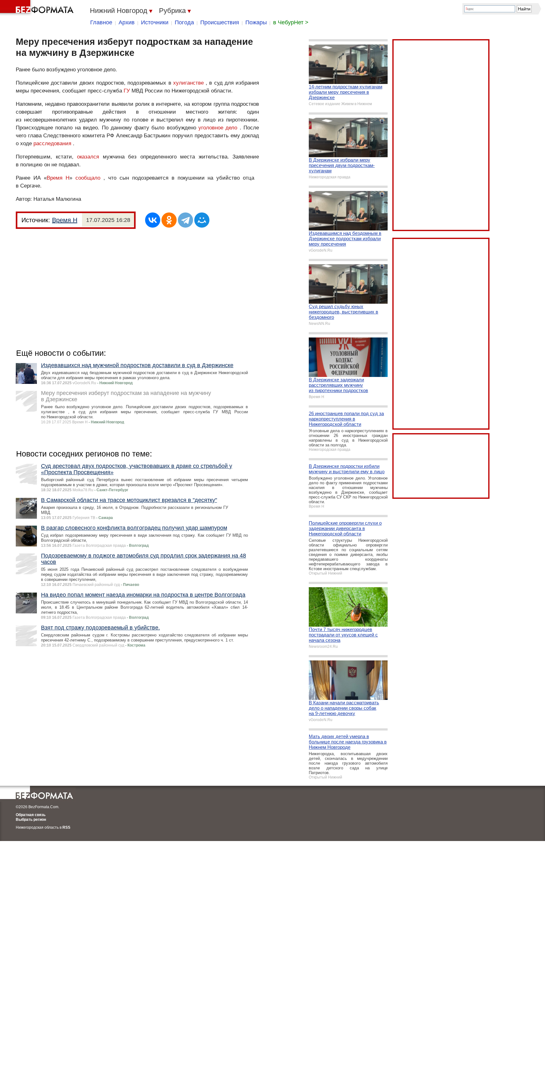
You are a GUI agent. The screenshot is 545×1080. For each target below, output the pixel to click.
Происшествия (219, 22)
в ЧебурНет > (290, 22)
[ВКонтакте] (152, 220)
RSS (66, 827)
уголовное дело (217, 128)
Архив (127, 22)
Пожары (256, 22)
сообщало (87, 178)
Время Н (58, 178)
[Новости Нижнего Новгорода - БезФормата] (38, 8)
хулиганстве (188, 83)
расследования (52, 143)
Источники (154, 22)
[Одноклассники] (169, 220)
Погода (184, 22)
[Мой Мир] (201, 220)
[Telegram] (185, 220)
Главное (101, 22)
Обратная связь (30, 815)
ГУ (127, 91)
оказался (88, 157)
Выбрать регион (31, 819)
